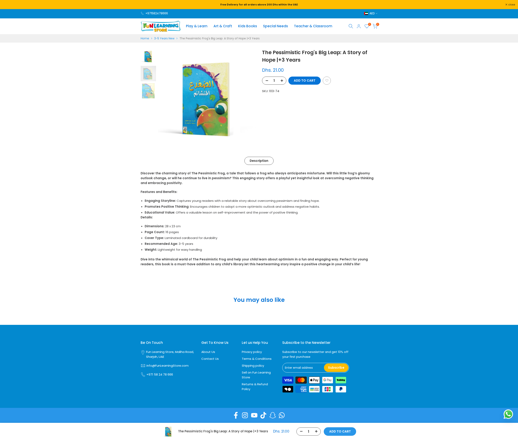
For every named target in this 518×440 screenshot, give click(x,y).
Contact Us (210, 359)
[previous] (166, 98)
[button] (327, 81)
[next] (248, 98)
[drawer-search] (351, 26)
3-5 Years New (164, 38)
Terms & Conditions (257, 359)
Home (145, 38)
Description (259, 161)
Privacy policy (252, 352)
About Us (208, 352)
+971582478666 (156, 13)
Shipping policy (253, 365)
